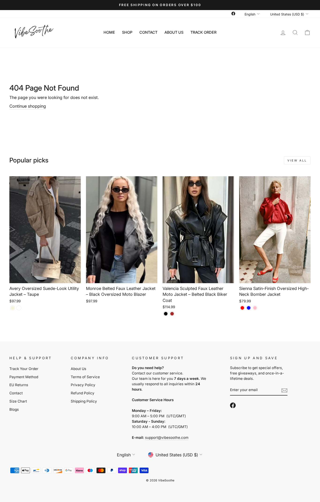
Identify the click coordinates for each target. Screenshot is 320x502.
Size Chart (18, 401)
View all (297, 160)
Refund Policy (82, 393)
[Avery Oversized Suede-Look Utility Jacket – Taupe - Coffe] (19, 308)
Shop (127, 32)
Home (109, 32)
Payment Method (23, 377)
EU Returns (18, 385)
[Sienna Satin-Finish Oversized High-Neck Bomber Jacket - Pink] (255, 308)
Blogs (14, 409)
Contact (148, 32)
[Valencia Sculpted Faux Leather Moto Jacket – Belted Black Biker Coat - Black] (166, 313)
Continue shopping (27, 106)
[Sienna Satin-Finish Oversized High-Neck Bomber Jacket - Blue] (248, 308)
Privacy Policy (83, 385)
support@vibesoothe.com (166, 437)
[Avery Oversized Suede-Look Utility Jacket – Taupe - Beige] (12, 308)
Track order (203, 32)
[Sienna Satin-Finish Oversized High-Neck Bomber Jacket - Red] (242, 308)
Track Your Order (23, 368)
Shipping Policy (84, 401)
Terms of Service (85, 377)
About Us (173, 32)
